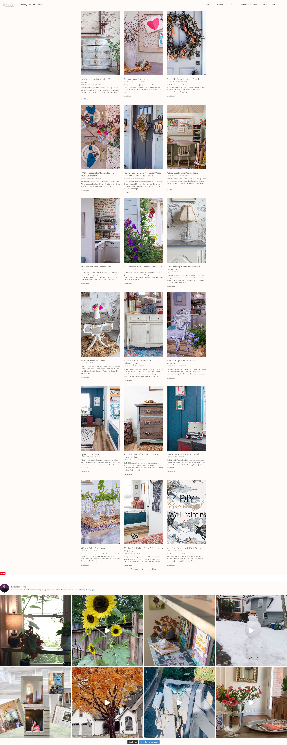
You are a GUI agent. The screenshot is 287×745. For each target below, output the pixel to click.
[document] (143, 709)
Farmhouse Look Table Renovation (96, 289)
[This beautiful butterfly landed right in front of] (179, 631)
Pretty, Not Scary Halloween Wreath (183, 8)
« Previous (133, 498)
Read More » (85, 28)
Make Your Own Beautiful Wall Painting (184, 477)
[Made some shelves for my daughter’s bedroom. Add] (179, 559)
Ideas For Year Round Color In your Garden (143, 195)
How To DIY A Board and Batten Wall (183, 383)
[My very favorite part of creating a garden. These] (107, 559)
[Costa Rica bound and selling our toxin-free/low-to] (35, 559)
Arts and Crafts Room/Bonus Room (182, 102)
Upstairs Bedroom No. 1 (91, 383)
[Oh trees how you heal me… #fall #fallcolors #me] (107, 631)
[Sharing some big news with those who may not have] (35, 631)
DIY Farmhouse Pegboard (135, 8)
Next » (155, 498)
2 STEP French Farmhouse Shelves (96, 195)
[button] (143, 675)
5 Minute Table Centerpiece (93, 477)
